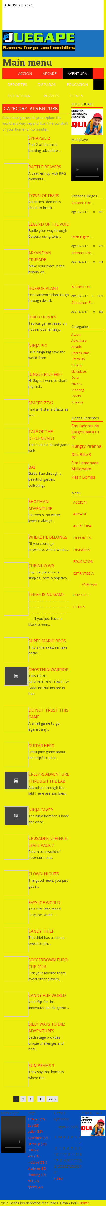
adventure (38, 1138)
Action (75, 334)
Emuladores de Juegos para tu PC (85, 431)
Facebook (18, 12)
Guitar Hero (41, 745)
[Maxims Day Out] (80, 282)
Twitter (29, 12)
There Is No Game (46, 594)
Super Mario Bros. (47, 641)
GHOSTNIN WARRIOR (48, 669)
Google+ (39, 12)
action (35, 1131)
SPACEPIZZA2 (40, 403)
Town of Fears (43, 195)
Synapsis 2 (39, 138)
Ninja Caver (40, 809)
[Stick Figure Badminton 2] (80, 232)
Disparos (47, 84)
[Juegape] (38, 49)
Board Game (80, 353)
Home (84, 1203)
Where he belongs (47, 537)
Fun (33, 1150)
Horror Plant (43, 288)
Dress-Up (78, 359)
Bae (32, 467)
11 (41, 1099)
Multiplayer (79, 371)
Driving (76, 365)
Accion (25, 73)
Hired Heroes (42, 317)
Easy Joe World (44, 902)
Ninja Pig (37, 345)
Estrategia (18, 95)
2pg (33, 1125)
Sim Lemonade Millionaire (85, 466)
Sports (76, 396)
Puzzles (51, 95)
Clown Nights (43, 874)
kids (33, 1156)
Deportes (17, 84)
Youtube (29, 22)
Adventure (78, 340)
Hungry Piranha (86, 446)
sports (35, 1187)
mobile (37, 1162)
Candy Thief (41, 931)
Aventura (77, 73)
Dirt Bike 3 (81, 454)
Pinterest (18, 22)
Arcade (50, 73)
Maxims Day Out (84, 286)
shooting (37, 1175)
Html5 (76, 95)
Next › (52, 1099)
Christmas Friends (85, 302)
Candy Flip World (47, 995)
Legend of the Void (48, 224)
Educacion (77, 84)
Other (75, 378)
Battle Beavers (44, 167)
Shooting (77, 390)
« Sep (58, 1178)
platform (37, 1168)
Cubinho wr (41, 566)
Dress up (37, 1144)
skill (33, 1181)
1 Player (36, 1119)
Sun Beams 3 (41, 1065)
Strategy (77, 402)
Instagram (39, 22)
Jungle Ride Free (45, 374)
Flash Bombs (83, 477)
